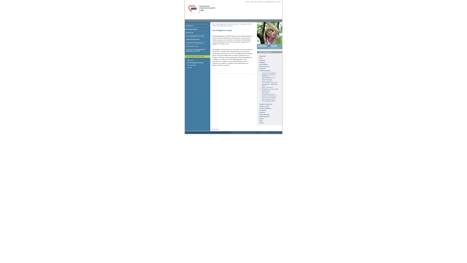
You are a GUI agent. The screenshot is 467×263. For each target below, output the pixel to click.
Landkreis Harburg (233, 24)
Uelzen (261, 118)
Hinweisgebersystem (270, 1)
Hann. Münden (263, 64)
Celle (260, 58)
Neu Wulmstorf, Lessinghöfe (270, 82)
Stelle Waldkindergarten (268, 77)
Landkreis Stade (264, 106)
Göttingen (262, 62)
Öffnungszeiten (191, 65)
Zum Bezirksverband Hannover (195, 42)
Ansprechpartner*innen (193, 39)
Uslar (261, 120)
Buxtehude (262, 56)
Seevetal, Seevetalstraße (269, 97)
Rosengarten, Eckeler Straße (270, 89)
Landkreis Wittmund (265, 108)
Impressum (253, 1)
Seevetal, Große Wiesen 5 (269, 73)
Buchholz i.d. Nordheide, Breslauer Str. (269, 75)
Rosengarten (265, 92)
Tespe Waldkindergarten (268, 101)
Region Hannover (264, 114)
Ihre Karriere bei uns (192, 46)
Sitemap (278, 1)
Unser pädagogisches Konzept (195, 36)
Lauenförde (262, 110)
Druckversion (215, 129)
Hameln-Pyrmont (264, 66)
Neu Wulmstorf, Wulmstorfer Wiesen (269, 85)
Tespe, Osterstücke (267, 81)
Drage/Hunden (266, 90)
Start (213, 24)
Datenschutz (260, 1)
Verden (261, 122)
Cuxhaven (262, 60)
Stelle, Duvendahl (267, 79)
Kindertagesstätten (191, 29)
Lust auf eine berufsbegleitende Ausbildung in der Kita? (195, 50)
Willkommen (189, 25)
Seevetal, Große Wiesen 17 (269, 96)
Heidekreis (262, 68)
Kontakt (247, 1)
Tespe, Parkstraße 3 (267, 87)
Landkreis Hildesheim (265, 104)
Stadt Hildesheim (264, 116)
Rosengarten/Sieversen (268, 94)
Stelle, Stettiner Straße (268, 99)
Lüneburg (262, 112)
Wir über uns (190, 32)
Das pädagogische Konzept (225, 25)
